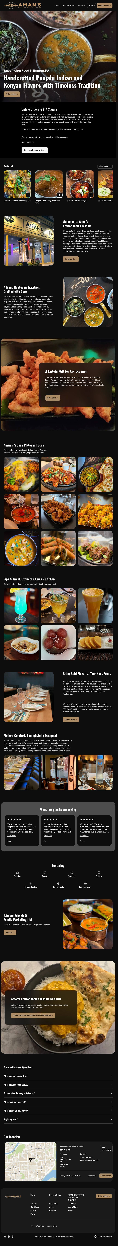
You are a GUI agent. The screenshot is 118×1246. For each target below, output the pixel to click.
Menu (57, 5)
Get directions (106, 1148)
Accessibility (52, 1226)
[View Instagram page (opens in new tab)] (8, 1236)
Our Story (34, 1207)
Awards (33, 1203)
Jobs (51, 1207)
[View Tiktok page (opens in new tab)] (12, 1236)
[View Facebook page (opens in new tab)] (5, 1236)
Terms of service (37, 1226)
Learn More (73, 1207)
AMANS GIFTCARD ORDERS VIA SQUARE (76, 1197)
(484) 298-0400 (86, 1157)
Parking (52, 1210)
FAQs (70, 1210)
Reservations (69, 5)
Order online (106, 1176)
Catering (72, 1203)
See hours (92, 1176)
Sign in (92, 5)
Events (33, 1210)
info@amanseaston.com (89, 1160)
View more (11, 835)
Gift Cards (53, 1203)
